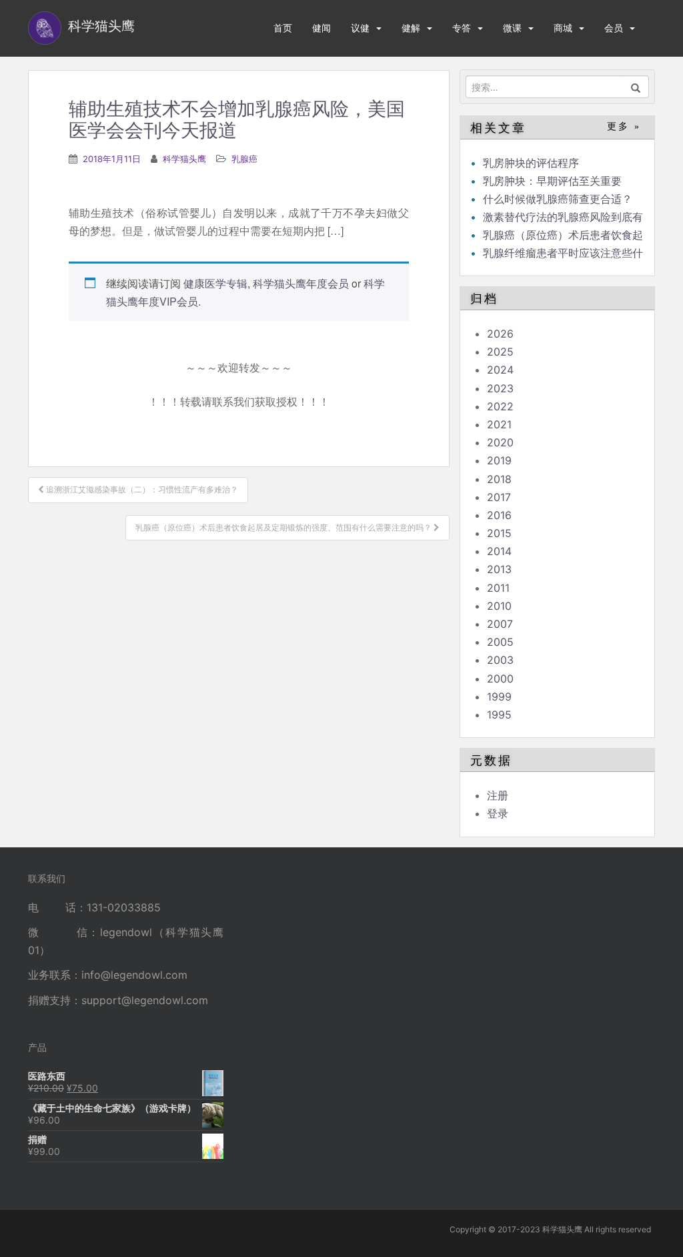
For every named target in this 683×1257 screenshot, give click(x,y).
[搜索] (636, 86)
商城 (563, 27)
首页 (282, 27)
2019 (499, 460)
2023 (500, 388)
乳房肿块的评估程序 (531, 162)
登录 (497, 813)
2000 (500, 678)
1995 (499, 714)
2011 (498, 587)
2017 (499, 497)
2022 (500, 406)
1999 (499, 696)
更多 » (624, 126)
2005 (500, 642)
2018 (499, 479)
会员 (613, 27)
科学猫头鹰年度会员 (301, 283)
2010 (499, 605)
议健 (360, 27)
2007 (500, 624)
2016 (499, 515)
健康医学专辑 (215, 283)
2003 (500, 660)
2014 (499, 551)
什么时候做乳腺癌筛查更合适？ (557, 198)
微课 (512, 27)
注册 (497, 795)
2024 (500, 369)
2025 (500, 351)
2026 (500, 333)
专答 (461, 27)
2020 (500, 442)
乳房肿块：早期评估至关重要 (552, 180)
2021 (499, 424)
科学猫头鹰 (184, 158)
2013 (499, 569)
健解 (411, 27)
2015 (499, 533)
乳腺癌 (244, 158)
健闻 (321, 27)
